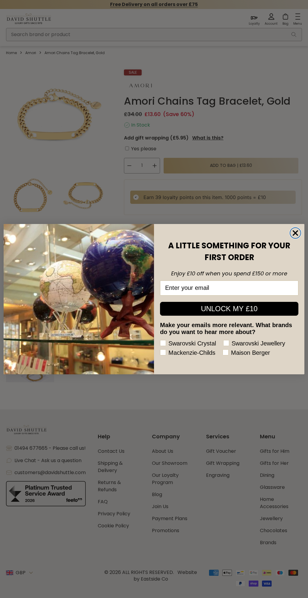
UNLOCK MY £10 (229, 309)
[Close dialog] (295, 233)
